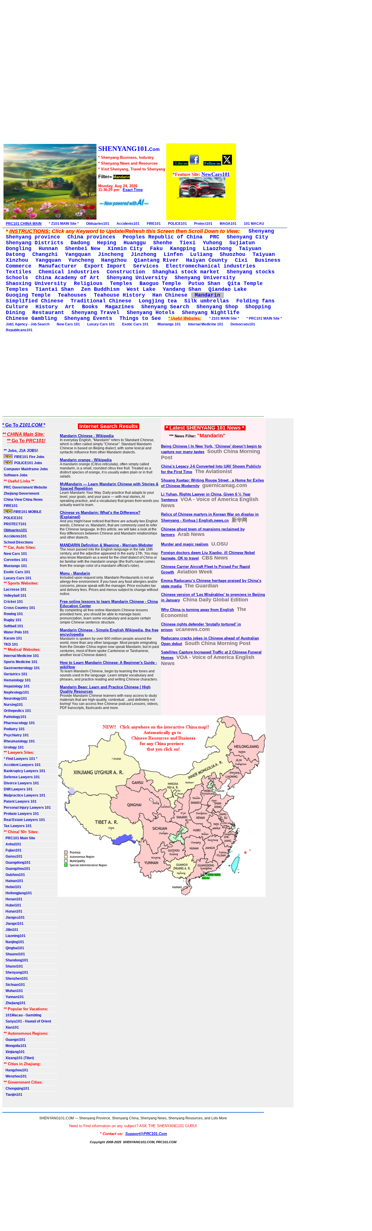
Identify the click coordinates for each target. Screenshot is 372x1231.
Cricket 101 (13, 602)
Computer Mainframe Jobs (26, 469)
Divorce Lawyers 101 (21, 783)
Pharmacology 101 (19, 723)
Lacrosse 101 (15, 589)
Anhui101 (12, 844)
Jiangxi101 (14, 924)
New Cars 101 (68, 324)
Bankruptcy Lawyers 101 (24, 771)
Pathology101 (15, 717)
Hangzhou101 (16, 1070)
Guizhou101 (14, 875)
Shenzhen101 (16, 979)
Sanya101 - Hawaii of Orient (27, 1021)
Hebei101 (12, 887)
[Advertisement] (119, 72)
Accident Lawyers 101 (22, 765)
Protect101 (203, 224)
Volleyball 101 (15, 596)
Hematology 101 (17, 680)
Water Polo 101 (16, 632)
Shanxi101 (13, 966)
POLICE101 (177, 224)
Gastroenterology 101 (22, 668)
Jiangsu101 (14, 917)
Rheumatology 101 (19, 741)
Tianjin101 (13, 1095)
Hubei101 (12, 905)
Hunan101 (13, 911)
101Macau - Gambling (22, 1015)
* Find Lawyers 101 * (20, 759)
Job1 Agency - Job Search (27, 324)
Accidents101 (128, 224)
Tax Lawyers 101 (18, 826)
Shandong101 (16, 960)
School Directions (18, 542)
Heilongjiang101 (18, 893)
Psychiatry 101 (16, 735)
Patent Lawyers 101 (20, 801)
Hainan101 (13, 881)
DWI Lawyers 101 (18, 789)
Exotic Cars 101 (135, 324)
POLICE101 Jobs (27, 463)
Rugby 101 (13, 620)
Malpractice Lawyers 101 (24, 795)
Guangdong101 (17, 863)
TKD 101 (11, 644)
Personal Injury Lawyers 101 (27, 808)
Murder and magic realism (184, 544)
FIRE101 (154, 224)
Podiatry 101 (14, 729)
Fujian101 (13, 850)
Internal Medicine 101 (205, 324)
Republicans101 (19, 330)
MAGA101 (228, 224)
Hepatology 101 (17, 686)
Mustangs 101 (168, 324)
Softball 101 (13, 626)
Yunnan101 (14, 997)
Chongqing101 (16, 1088)
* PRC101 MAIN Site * (264, 318)
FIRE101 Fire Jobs (28, 457)
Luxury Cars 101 (101, 324)
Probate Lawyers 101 (21, 814)
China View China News (23, 500)
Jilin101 (11, 930)
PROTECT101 (15, 524)
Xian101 (11, 1027)
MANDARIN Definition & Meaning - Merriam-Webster (106, 545)
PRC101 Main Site (19, 838)
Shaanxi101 (14, 954)
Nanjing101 (14, 942)
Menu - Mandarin (75, 573)
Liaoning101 (15, 936)
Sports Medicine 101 (20, 662)
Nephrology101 (16, 692)
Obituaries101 (97, 224)
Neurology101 (15, 698)
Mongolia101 (15, 1046)
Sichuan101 (14, 985)
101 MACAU (254, 224)
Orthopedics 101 (17, 711)
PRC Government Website (25, 487)
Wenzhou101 (15, 1076)
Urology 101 (14, 747)
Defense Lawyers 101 (22, 777)
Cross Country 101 (19, 608)
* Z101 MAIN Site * (64, 224)
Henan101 (13, 899)
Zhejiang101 (15, 1003)
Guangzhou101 (17, 869)
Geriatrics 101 (15, 674)
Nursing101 (13, 705)
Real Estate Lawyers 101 (24, 820)
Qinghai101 (14, 948)
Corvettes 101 (15, 560)
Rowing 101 (13, 614)
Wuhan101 (13, 991)
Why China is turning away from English (197, 610)
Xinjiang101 (14, 1052)
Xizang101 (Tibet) (19, 1058)
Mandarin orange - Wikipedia (86, 460)
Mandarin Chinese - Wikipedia (87, 436)
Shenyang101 (16, 972)
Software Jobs (16, 475)
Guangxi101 (14, 1040)
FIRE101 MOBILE (27, 512)
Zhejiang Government (21, 493)
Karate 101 (13, 638)
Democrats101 (242, 324)
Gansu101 (13, 856)
